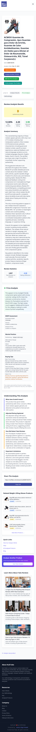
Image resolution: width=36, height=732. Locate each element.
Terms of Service (6, 715)
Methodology (8, 96)
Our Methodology (7, 693)
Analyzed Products (7, 698)
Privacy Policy (5, 713)
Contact (4, 711)
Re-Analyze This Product (14, 83)
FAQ (3, 695)
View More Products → (18, 532)
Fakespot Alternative (7, 718)
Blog (4, 551)
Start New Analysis (18, 564)
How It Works (5, 691)
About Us (4, 706)
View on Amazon (10, 70)
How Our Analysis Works (10, 543)
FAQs (4, 545)
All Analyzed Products (9, 548)
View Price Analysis (12, 79)
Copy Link (18, 484)
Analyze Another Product (12, 74)
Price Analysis (26, 93)
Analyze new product (9, 653)
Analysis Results (14, 93)
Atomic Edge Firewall (22, 727)
